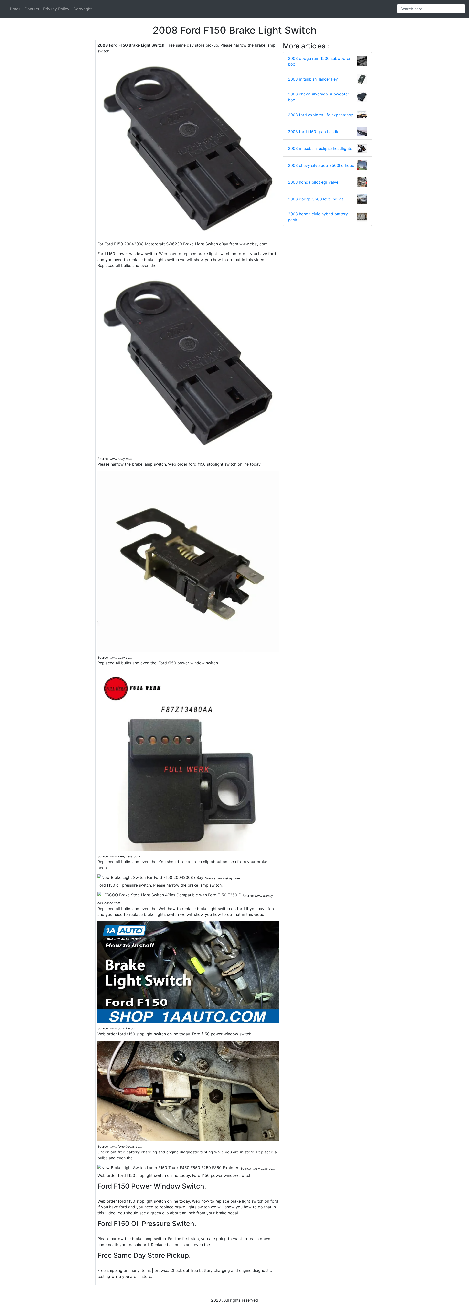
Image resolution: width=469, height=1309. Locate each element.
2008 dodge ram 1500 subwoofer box (319, 61)
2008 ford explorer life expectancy (320, 114)
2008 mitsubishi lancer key (313, 79)
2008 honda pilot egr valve (313, 182)
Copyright (82, 8)
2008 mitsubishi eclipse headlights (320, 148)
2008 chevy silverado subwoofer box (318, 97)
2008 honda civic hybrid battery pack (318, 216)
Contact (31, 8)
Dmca (15, 8)
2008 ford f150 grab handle (313, 131)
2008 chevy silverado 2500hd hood (321, 165)
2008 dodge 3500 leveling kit (315, 199)
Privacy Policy (56, 8)
